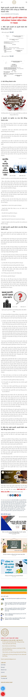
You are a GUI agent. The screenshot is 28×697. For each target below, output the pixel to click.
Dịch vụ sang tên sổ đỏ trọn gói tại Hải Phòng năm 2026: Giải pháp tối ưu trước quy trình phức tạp (15, 609)
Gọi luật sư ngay (5, 587)
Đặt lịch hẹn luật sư (5, 590)
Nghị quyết (6, 505)
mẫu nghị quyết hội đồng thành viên (7, 502)
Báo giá (3, 667)
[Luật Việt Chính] (14, 2)
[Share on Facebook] (10, 495)
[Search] (26, 2)
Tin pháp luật (4, 678)
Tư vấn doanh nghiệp (14, 499)
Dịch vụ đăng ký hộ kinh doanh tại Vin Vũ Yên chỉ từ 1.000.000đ (15, 614)
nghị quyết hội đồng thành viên (9, 506)
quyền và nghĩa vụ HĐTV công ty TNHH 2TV (15, 507)
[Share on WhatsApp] (8, 495)
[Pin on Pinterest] (17, 495)
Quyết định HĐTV (8, 510)
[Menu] (2, 2)
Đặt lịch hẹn (4, 669)
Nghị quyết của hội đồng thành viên (15, 505)
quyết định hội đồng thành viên (18, 510)
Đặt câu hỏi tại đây (5, 592)
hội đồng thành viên (22, 501)
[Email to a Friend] (15, 495)
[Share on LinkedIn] (20, 495)
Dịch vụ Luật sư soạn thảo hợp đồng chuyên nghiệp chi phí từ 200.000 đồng (15, 619)
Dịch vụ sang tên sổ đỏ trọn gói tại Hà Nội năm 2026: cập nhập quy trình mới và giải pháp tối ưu (15, 604)
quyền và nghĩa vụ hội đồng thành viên (8, 509)
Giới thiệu (3, 664)
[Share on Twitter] (13, 495)
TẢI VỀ (12, 32)
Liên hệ (2, 672)
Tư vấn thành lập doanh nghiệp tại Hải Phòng (15, 598)
